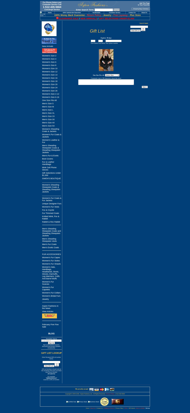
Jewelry (45, 299)
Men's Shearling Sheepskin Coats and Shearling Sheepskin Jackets (51, 232)
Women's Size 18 (49, 81)
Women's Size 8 (49, 65)
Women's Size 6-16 (50, 97)
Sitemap (147, 408)
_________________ (51, 182)
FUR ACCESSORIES (51, 254)
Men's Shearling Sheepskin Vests (49, 240)
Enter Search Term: (85, 10)
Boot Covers (47, 159)
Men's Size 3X (48, 119)
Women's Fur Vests (50, 207)
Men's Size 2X (48, 116)
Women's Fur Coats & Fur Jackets (51, 199)
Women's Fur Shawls (51, 264)
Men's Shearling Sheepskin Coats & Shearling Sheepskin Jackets (51, 149)
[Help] (57, 366)
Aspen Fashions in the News (50, 307)
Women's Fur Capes (51, 257)
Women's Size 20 (49, 84)
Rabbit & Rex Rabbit (51, 222)
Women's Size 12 (49, 72)
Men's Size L (47, 110)
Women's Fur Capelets (48, 288)
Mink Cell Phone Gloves (49, 168)
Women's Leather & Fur (50, 141)
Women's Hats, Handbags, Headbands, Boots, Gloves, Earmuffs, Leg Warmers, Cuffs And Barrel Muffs (51, 273)
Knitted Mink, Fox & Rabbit (50, 217)
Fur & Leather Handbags (48, 163)
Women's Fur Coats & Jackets (51, 135)
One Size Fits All (49, 100)
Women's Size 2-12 (50, 94)
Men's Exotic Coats (50, 247)
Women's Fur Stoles (51, 261)
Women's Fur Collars (51, 293)
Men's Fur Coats (49, 244)
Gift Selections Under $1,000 (51, 174)
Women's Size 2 (49, 56)
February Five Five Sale (50, 325)
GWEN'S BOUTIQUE (51, 178)
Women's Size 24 (49, 87)
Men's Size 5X (48, 126)
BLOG (51, 333)
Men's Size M (48, 107)
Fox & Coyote (48, 210)
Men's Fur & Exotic (50, 156)
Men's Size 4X (48, 123)
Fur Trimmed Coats (50, 213)
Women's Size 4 (49, 59)
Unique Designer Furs (51, 204)
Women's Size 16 (49, 78)
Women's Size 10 (49, 68)
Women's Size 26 (49, 91)
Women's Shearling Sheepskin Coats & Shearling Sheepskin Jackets (51, 188)
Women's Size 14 (49, 75)
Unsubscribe (51, 348)
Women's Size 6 (49, 62)
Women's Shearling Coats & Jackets (50, 130)
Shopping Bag (137, 9)
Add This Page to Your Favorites (144, 4)
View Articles (47, 311)
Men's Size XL (48, 113)
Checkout (145, 9)
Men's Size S (48, 103)
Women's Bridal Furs (51, 296)
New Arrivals (47, 46)
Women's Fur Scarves (48, 283)
